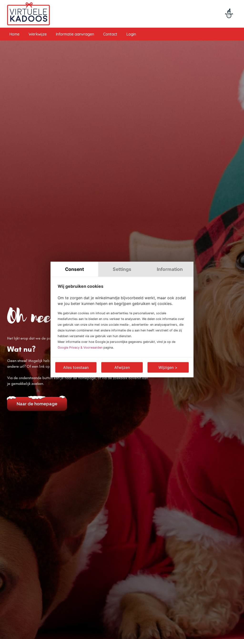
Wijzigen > (168, 367)
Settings (122, 269)
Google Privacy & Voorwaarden (80, 347)
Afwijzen (122, 367)
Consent (74, 269)
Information (170, 269)
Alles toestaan (76, 367)
